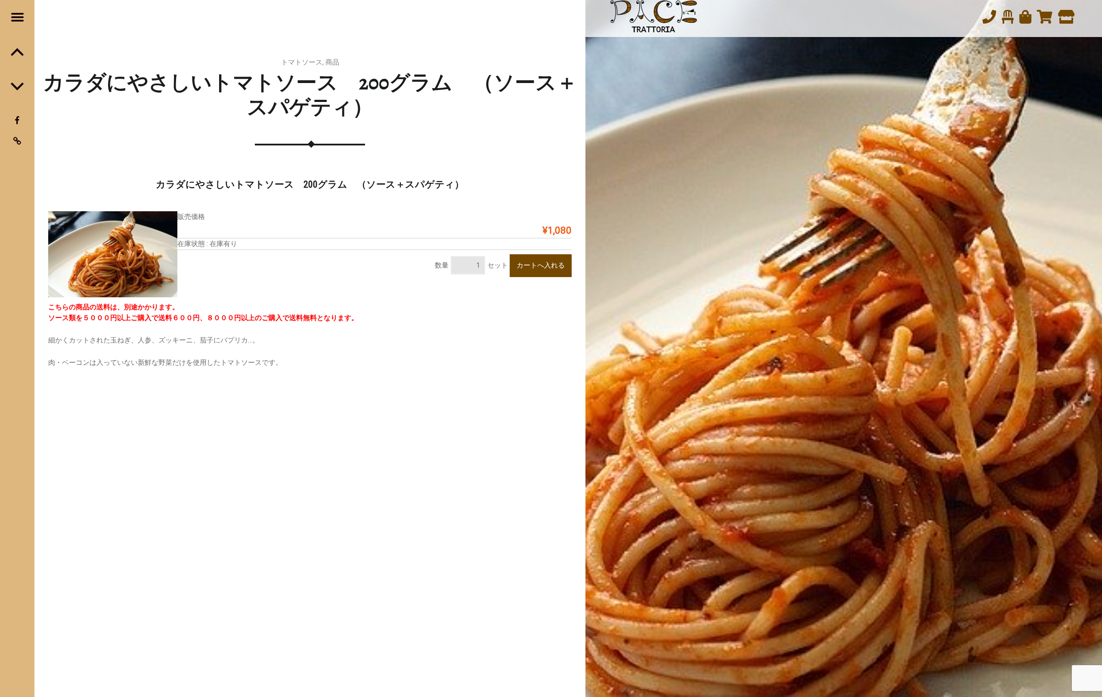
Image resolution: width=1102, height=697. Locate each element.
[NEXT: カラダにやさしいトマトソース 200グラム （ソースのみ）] (17, 51)
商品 (332, 62)
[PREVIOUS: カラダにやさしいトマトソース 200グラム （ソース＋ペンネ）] (17, 86)
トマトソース (301, 62)
